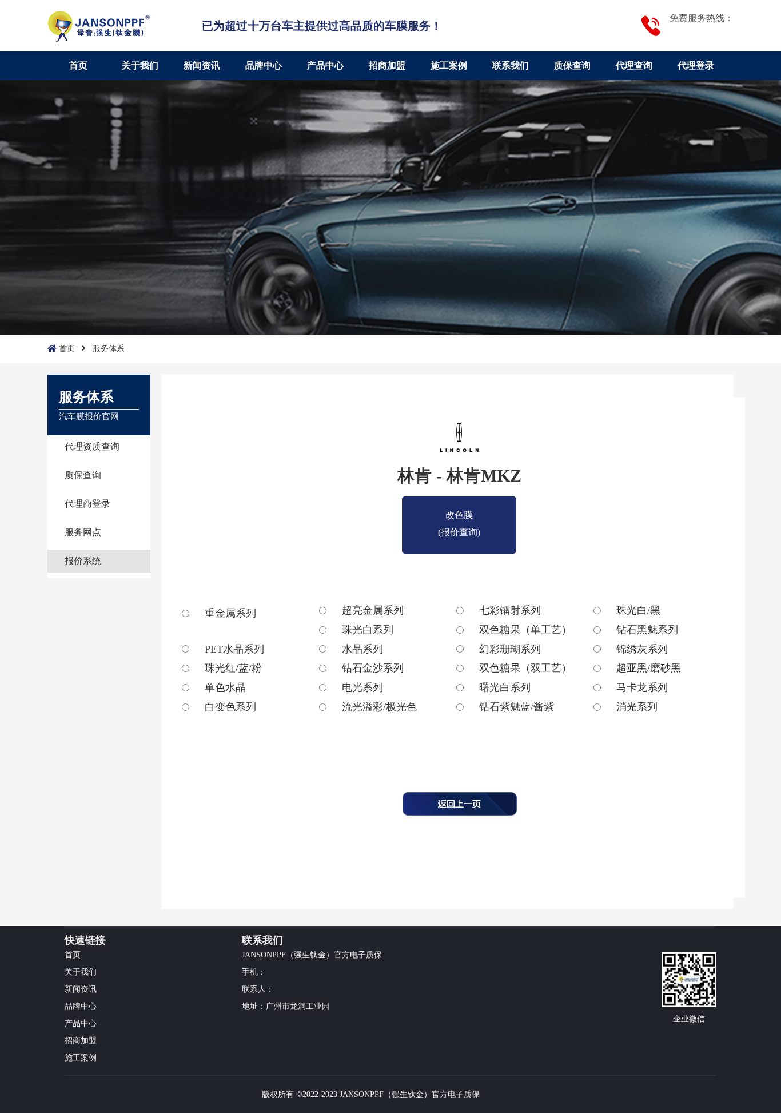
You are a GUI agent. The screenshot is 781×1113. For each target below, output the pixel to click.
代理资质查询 (92, 446)
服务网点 (83, 532)
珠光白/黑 (638, 610)
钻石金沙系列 (373, 668)
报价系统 (83, 561)
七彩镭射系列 (510, 610)
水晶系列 (362, 649)
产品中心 (325, 65)
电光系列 (362, 687)
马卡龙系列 (642, 687)
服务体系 (109, 348)
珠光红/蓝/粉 (233, 668)
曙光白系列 (505, 687)
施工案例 (449, 65)
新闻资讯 (202, 65)
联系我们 (510, 65)
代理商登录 (87, 503)
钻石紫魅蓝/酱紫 (516, 707)
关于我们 (140, 65)
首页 (78, 65)
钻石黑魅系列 (647, 629)
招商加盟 (387, 65)
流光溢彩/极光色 (379, 707)
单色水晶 (225, 687)
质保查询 (572, 65)
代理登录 (696, 65)
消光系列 (637, 707)
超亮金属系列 (373, 610)
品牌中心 (263, 65)
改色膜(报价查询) (459, 517)
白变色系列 (230, 707)
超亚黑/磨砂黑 (648, 668)
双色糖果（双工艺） (525, 668)
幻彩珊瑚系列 (510, 649)
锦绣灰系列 (642, 649)
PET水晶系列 (234, 649)
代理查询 (634, 65)
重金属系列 (230, 613)
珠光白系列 (367, 629)
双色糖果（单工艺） (525, 629)
